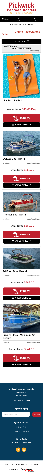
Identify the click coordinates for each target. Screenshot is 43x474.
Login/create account (22, 25)
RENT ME (25, 118)
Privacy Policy (21, 427)
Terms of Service (22, 431)
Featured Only (34, 51)
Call (19, 20)
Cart (35, 20)
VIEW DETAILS (23, 124)
